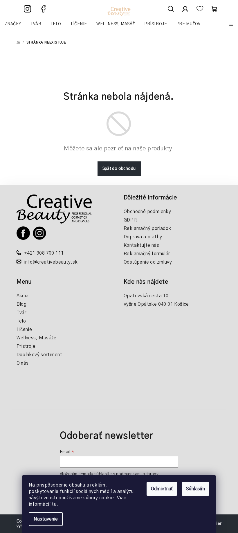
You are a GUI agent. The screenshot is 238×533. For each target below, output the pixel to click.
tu (54, 504)
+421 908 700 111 (44, 253)
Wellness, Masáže (37, 338)
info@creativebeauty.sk (51, 262)
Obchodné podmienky (147, 211)
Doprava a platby (143, 237)
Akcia (23, 295)
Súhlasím (195, 489)
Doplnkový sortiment (39, 354)
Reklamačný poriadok (147, 228)
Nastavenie (46, 519)
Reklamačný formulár (147, 253)
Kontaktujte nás (141, 245)
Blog (22, 304)
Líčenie (24, 329)
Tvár (21, 312)
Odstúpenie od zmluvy (148, 262)
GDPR (130, 220)
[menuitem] (13, 24)
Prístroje (26, 346)
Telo (21, 321)
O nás (23, 363)
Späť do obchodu (119, 169)
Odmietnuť (162, 489)
